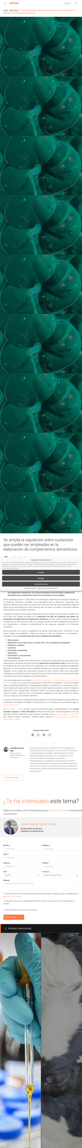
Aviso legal (54, 588)
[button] (68, 3)
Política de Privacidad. (14, 896)
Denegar (41, 578)
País (5, 872)
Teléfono (45, 863)
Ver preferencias (41, 584)
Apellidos (45, 845)
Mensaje (6, 880)
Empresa (6, 863)
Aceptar (41, 572)
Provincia (45, 872)
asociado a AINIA (15, 709)
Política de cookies (30, 588)
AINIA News (13, 10)
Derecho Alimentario (11, 705)
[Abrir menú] (4, 3)
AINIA (5, 10)
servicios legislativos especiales (66, 714)
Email (5, 854)
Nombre (6, 845)
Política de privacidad (43, 588)
